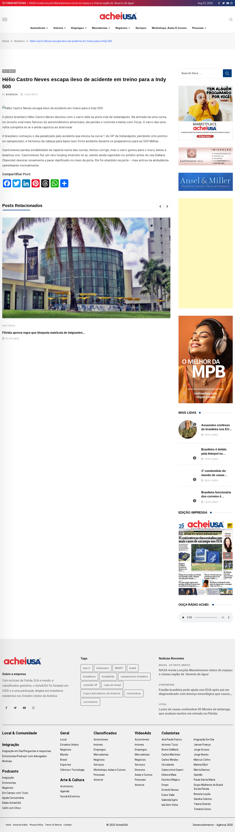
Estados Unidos (179, 665)
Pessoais (198, 27)
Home (5, 41)
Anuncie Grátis (20, 825)
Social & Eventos (70, 796)
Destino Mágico (171, 779)
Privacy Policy (36, 825)
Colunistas (171, 733)
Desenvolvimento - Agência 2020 (213, 824)
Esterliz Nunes (170, 789)
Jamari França (202, 744)
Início (8, 825)
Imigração (10, 744)
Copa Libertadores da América (101, 693)
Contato (68, 825)
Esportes (65, 764)
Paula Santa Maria (204, 779)
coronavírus (90, 702)
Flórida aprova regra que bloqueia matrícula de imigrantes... (43, 332)
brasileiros (89, 676)
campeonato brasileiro (134, 676)
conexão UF (90, 685)
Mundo (64, 754)
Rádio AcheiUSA (11, 802)
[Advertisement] (205, 253)
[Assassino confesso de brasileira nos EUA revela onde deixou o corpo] (187, 429)
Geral (64, 733)
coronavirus (133, 693)
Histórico (19, 41)
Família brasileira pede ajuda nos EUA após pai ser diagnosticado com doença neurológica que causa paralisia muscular (194, 694)
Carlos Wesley (170, 759)
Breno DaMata (170, 749)
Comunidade (166, 685)
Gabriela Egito (170, 799)
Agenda (64, 791)
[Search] (231, 19)
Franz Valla (168, 794)
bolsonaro (103, 668)
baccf (86, 668)
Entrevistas (9, 782)
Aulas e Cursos (143, 774)
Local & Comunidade (19, 733)
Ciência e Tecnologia (72, 769)
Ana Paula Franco (172, 739)
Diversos (140, 769)
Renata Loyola (202, 794)
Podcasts (10, 771)
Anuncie (98, 779)
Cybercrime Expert (172, 769)
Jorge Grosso (201, 749)
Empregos (77, 27)
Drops (165, 784)
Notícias (7, 761)
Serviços (140, 27)
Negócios (121, 27)
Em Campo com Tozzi (15, 792)
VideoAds (143, 733)
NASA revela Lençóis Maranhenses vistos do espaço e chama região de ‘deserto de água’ (81, 3)
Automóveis (37, 27)
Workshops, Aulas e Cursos (169, 27)
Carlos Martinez (171, 754)
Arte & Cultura (72, 780)
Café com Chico (11, 807)
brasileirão (108, 676)
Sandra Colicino (203, 798)
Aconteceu (66, 786)
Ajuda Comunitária (13, 797)
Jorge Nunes (201, 754)
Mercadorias (99, 27)
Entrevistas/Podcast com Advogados (24, 756)
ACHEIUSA (12, 94)
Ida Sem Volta (170, 804)
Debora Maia (169, 774)
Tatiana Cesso (202, 809)
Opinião (198, 774)
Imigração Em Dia (204, 739)
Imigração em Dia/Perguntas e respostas (26, 751)
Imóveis (58, 27)
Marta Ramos (202, 769)
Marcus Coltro (202, 759)
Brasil (163, 665)
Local (162, 704)
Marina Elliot (201, 764)
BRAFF (119, 668)
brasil (132, 668)
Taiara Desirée (202, 803)
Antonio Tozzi (170, 744)
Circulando (168, 764)
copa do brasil (112, 685)
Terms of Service (53, 825)
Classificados (105, 733)
